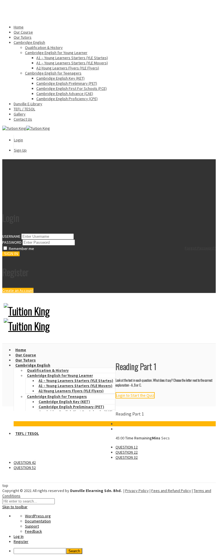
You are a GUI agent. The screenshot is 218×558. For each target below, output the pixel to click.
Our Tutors (23, 37)
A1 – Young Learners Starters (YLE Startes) (72, 57)
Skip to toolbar (15, 506)
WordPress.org (38, 515)
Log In (19, 536)
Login (18, 139)
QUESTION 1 (127, 447)
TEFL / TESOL (24, 108)
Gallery (20, 114)
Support (32, 526)
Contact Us (23, 119)
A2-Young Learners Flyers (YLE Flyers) (67, 68)
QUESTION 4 (25, 462)
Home (19, 27)
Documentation (38, 521)
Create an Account (17, 290)
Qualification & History (44, 47)
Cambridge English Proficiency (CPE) (67, 98)
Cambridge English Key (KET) (60, 78)
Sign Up (20, 150)
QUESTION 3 (127, 457)
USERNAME (11, 236)
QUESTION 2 (127, 452)
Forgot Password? (200, 248)
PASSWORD (12, 242)
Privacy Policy (137, 490)
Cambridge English (29, 42)
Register (21, 541)
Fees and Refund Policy (171, 490)
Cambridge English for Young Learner (56, 52)
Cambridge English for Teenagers (53, 73)
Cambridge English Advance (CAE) (64, 93)
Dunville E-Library (28, 103)
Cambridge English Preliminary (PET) (66, 83)
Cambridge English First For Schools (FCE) (71, 88)
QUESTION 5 (25, 467)
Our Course (23, 32)
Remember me (21, 248)
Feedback (33, 531)
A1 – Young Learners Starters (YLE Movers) (72, 62)
